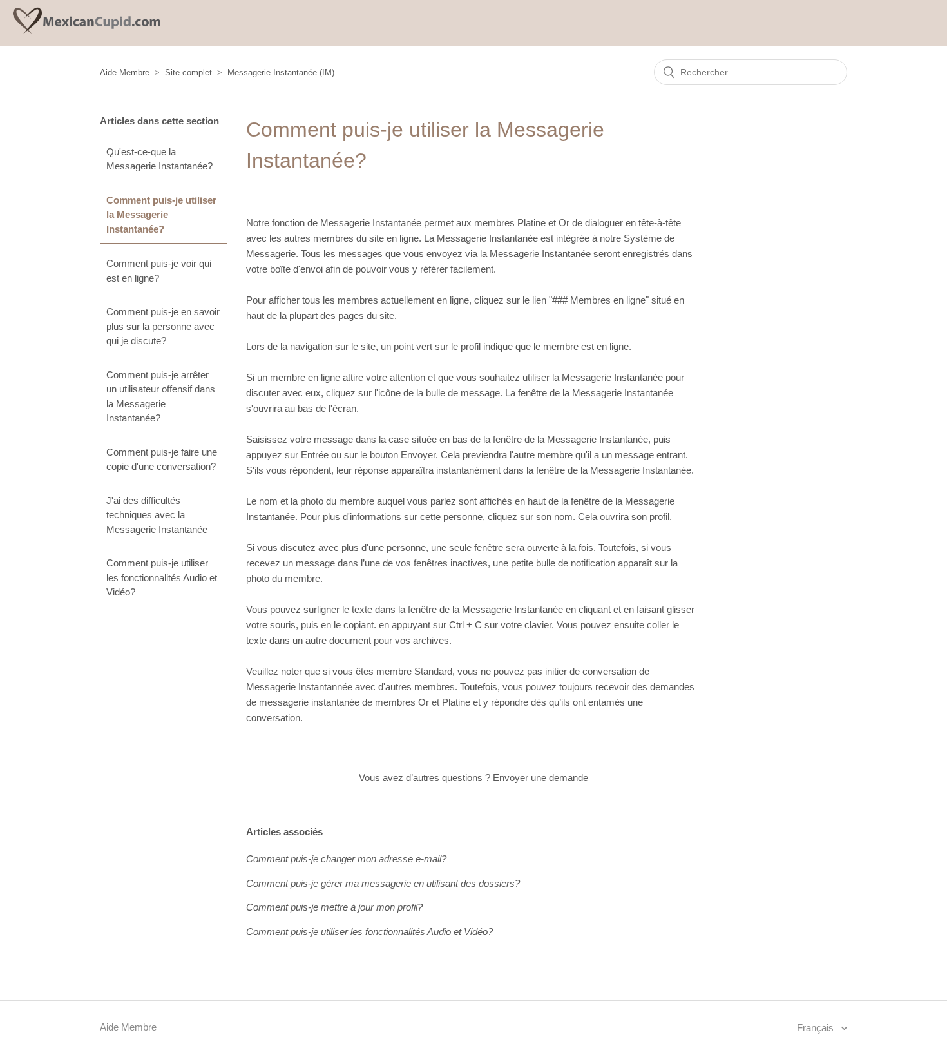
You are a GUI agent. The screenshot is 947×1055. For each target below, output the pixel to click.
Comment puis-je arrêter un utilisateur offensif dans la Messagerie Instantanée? (160, 396)
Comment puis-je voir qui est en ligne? (158, 271)
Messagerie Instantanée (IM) (280, 72)
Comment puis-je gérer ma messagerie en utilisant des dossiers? (383, 883)
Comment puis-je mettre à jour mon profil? (334, 907)
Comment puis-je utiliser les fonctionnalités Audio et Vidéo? (161, 577)
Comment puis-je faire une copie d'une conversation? (161, 459)
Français (816, 1027)
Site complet (188, 72)
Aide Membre (124, 72)
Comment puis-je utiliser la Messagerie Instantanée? (161, 215)
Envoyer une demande (540, 777)
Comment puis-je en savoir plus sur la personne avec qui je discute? (163, 326)
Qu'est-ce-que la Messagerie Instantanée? (159, 159)
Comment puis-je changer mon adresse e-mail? (346, 858)
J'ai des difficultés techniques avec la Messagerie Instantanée (156, 515)
